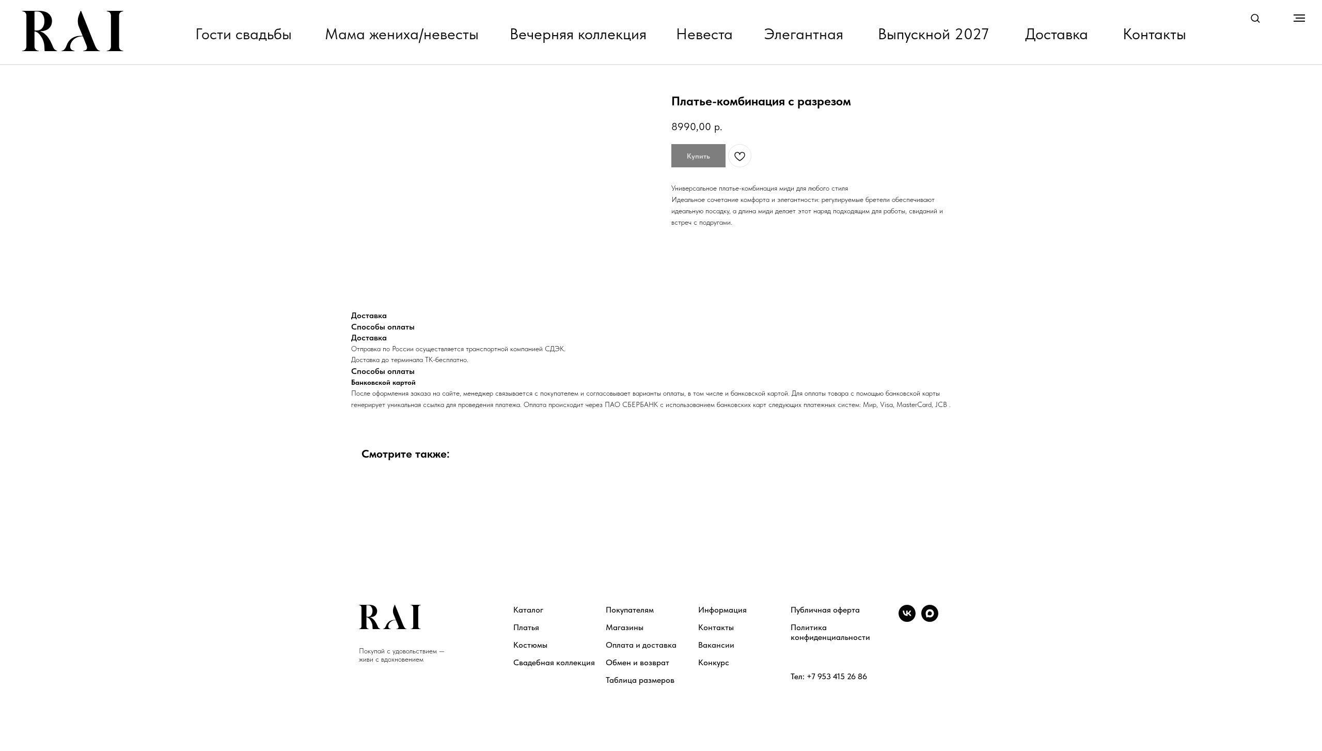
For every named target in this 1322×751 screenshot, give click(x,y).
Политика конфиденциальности (830, 632)
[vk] (907, 619)
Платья (526, 627)
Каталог (528, 610)
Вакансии (716, 645)
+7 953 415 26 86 (837, 676)
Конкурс (713, 662)
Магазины (624, 627)
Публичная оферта (825, 610)
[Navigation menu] (1299, 18)
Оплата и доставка (641, 645)
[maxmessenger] (929, 619)
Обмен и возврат (637, 662)
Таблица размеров (640, 680)
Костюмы (530, 645)
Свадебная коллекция (554, 662)
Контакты (716, 627)
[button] (1255, 18)
